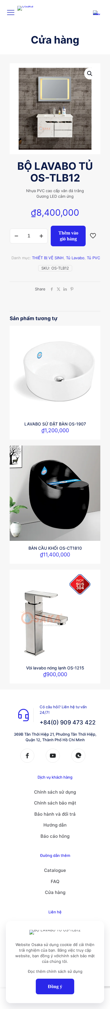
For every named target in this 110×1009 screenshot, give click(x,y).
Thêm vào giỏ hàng (68, 235)
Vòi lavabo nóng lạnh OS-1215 (55, 667)
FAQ (55, 881)
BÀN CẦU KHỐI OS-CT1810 (55, 548)
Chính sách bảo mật (55, 803)
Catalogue (55, 870)
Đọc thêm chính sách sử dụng (55, 971)
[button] (90, 73)
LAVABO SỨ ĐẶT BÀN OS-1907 (55, 423)
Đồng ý (55, 986)
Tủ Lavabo (75, 257)
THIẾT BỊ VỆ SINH (48, 257)
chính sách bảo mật (77, 955)
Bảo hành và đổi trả (55, 814)
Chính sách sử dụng (55, 792)
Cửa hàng (55, 892)
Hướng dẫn (55, 825)
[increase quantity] (41, 236)
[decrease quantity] (16, 236)
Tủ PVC (93, 257)
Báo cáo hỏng (55, 836)
